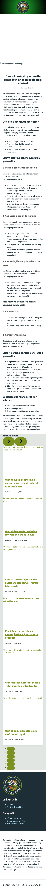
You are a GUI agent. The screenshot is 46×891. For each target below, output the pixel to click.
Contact (10, 804)
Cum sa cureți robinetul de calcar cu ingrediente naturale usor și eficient (22, 483)
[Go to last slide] (9, 441)
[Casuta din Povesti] (23, 7)
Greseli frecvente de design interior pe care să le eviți (21, 533)
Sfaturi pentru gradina (16, 821)
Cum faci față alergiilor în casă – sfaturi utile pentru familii (22, 684)
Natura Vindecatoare (15, 823)
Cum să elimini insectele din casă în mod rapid (21, 732)
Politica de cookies (15, 807)
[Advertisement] (23, 38)
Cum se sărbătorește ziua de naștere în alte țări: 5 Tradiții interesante (21, 583)
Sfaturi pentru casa (14, 818)
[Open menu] (42, 7)
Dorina (17, 88)
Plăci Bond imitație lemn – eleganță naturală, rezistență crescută (21, 634)
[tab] (11, 749)
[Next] (21, 441)
